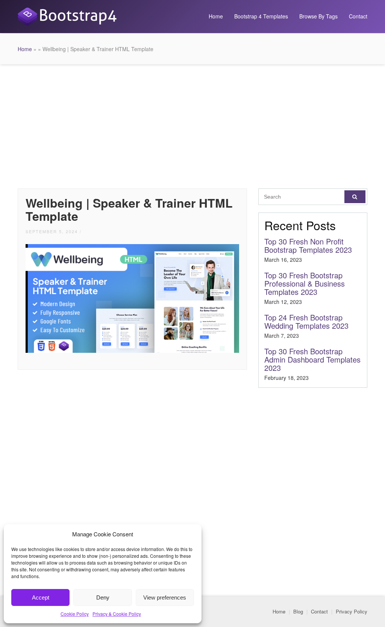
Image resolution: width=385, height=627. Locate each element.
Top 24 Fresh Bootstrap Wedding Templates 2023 (306, 321)
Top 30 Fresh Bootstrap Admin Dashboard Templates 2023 (312, 359)
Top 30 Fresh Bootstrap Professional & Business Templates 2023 (304, 283)
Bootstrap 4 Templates (261, 16)
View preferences (164, 597)
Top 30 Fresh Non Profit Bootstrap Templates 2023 (308, 245)
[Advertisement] (192, 124)
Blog (298, 611)
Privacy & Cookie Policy (116, 613)
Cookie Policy (75, 613)
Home (216, 16)
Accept (40, 597)
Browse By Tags (318, 16)
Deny (102, 597)
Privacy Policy (351, 611)
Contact (358, 16)
